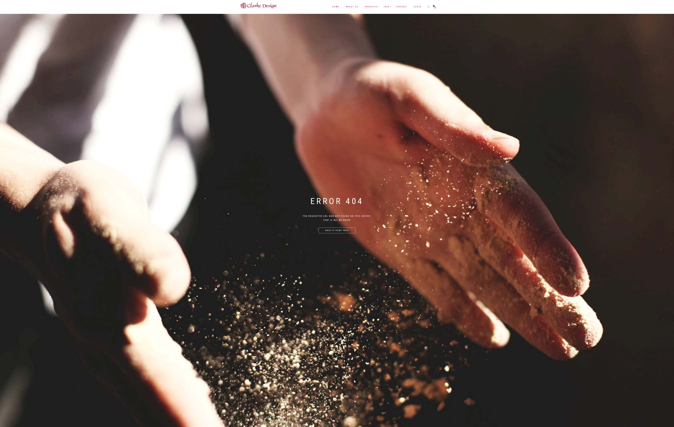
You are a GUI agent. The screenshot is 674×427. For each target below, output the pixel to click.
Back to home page (337, 230)
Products (371, 7)
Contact (401, 7)
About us (352, 7)
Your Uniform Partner (258, 10)
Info (387, 7)
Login (417, 7)
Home (335, 7)
